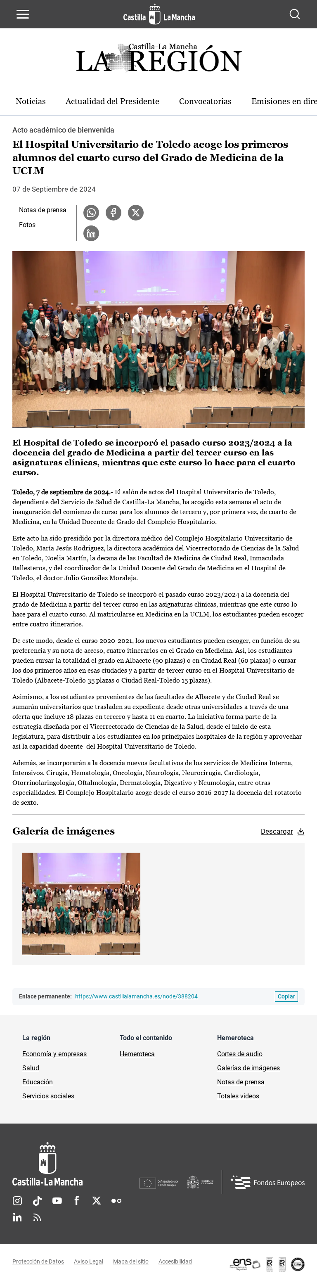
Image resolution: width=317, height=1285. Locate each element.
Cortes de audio (240, 1054)
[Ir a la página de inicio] (159, 14)
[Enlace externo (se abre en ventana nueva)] (267, 1264)
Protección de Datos (38, 1261)
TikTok (37, 1201)
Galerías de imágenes (248, 1068)
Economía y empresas (54, 1054)
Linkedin (17, 1217)
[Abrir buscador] (295, 14)
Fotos (27, 225)
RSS (37, 1217)
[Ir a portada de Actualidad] (158, 60)
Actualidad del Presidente (112, 101)
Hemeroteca (137, 1054)
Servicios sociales (48, 1096)
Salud (30, 1068)
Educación (37, 1082)
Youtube (57, 1201)
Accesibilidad (175, 1261)
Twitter (96, 1201)
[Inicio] (76, 1164)
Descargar (277, 831)
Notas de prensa (42, 210)
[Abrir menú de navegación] (22, 14)
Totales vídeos (238, 1096)
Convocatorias (205, 101)
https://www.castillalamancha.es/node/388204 (136, 996)
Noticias (31, 101)
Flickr (116, 1201)
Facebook (77, 1201)
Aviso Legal (88, 1261)
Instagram (17, 1201)
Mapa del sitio (131, 1261)
